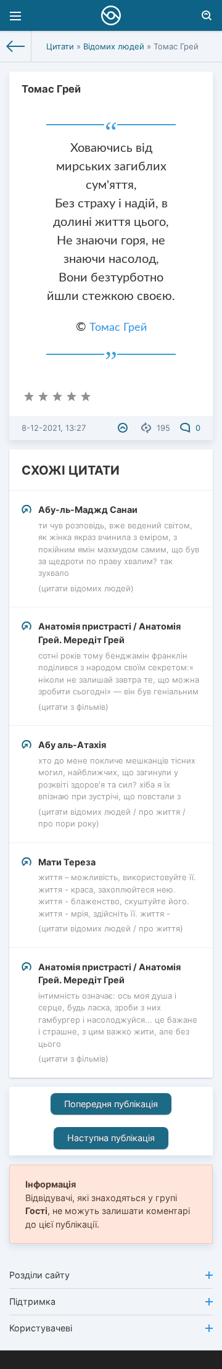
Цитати (60, 46)
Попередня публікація (111, 1104)
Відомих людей (113, 46)
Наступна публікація (111, 1138)
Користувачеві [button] (40, 1328)
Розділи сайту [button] (39, 1275)
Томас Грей (118, 327)
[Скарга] (124, 428)
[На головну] (15, 46)
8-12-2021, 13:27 (54, 428)
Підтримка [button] (32, 1301)
